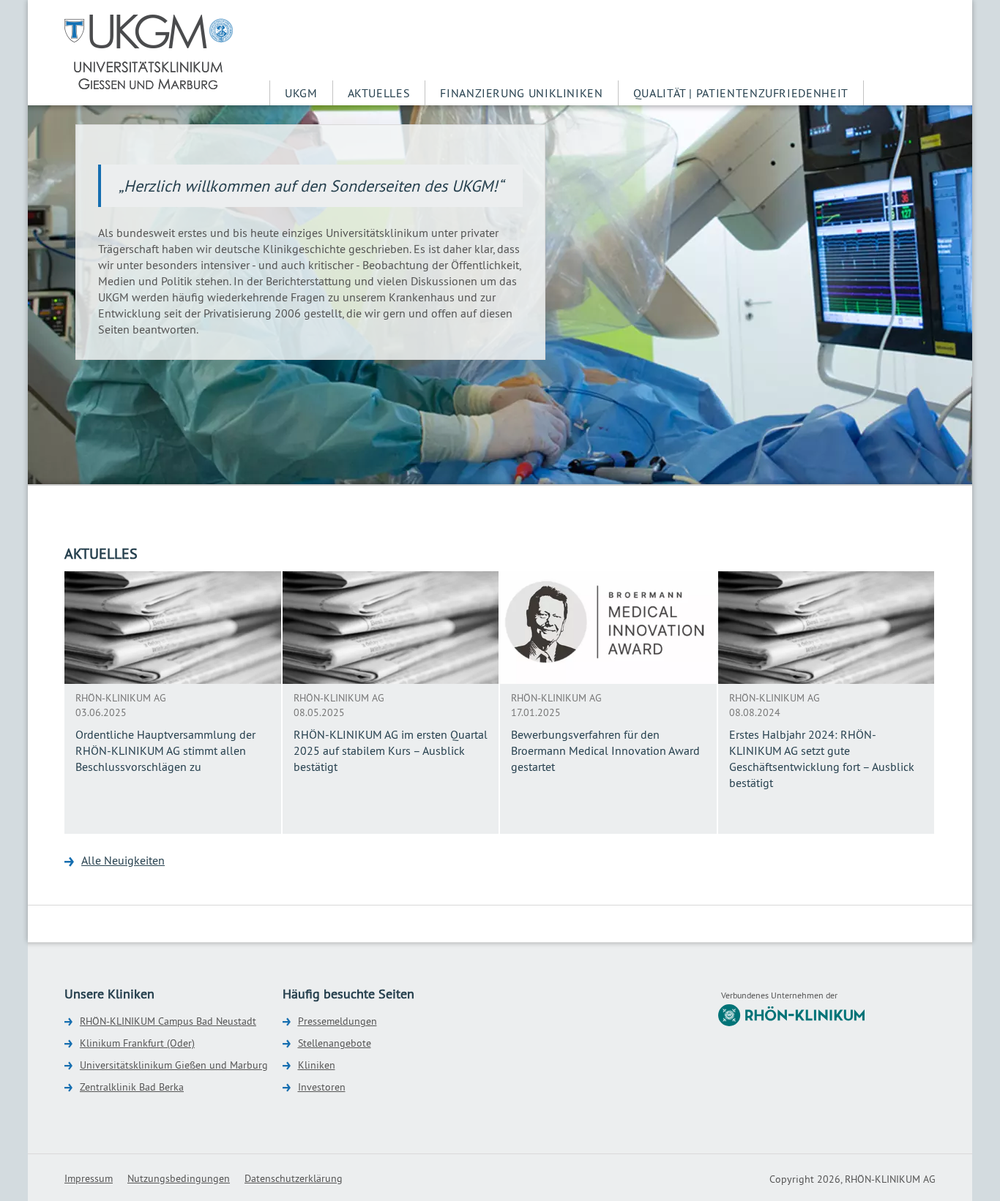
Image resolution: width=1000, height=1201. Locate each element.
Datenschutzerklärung (294, 1178)
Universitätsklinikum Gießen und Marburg (174, 1065)
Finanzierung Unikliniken (521, 93)
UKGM (301, 93)
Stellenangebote (334, 1043)
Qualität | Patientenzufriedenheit (740, 93)
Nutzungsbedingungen (178, 1178)
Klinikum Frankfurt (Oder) (137, 1043)
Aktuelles (379, 93)
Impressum (88, 1178)
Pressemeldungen (337, 1021)
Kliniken (316, 1065)
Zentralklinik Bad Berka (132, 1086)
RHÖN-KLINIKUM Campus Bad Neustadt (168, 1021)
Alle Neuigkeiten (123, 860)
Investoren (322, 1086)
